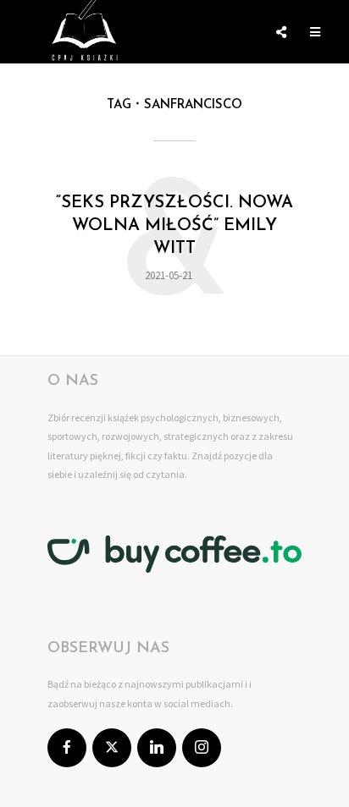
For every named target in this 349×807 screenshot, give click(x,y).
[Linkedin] (156, 747)
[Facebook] (66, 747)
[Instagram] (201, 747)
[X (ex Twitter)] (111, 747)
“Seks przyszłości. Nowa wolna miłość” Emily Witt (174, 226)
